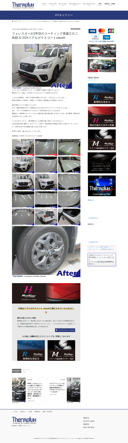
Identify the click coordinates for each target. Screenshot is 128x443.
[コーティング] (73, 382)
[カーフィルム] (19, 382)
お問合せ (22, 411)
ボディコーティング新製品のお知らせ (101, 249)
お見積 (30, 411)
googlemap (93, 218)
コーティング (75, 29)
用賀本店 (91, 200)
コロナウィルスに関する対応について (101, 247)
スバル (24, 372)
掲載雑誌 (37, 411)
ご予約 (15, 411)
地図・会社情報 (47, 411)
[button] (65, 330)
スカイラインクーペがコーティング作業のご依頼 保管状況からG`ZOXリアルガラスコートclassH (57, 388)
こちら (100, 257)
